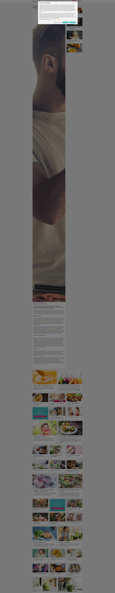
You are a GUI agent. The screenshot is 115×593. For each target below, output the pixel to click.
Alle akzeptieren (72, 22)
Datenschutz (52, 19)
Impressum (57, 19)
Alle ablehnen (65, 22)
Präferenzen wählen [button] (58, 22)
